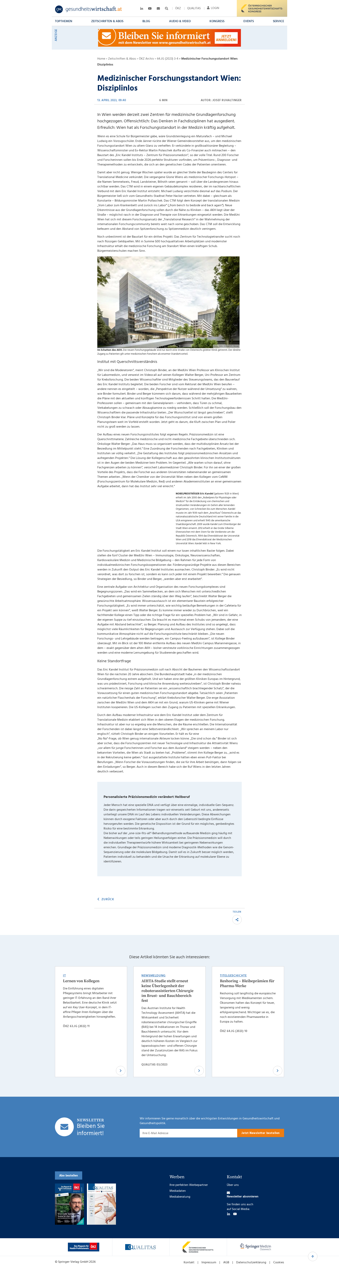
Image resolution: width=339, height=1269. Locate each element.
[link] (88, 9)
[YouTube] (235, 1213)
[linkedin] (228, 1213)
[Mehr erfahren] (83, 1247)
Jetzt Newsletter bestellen (260, 1133)
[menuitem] (178, 8)
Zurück (107, 899)
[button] (63, 21)
